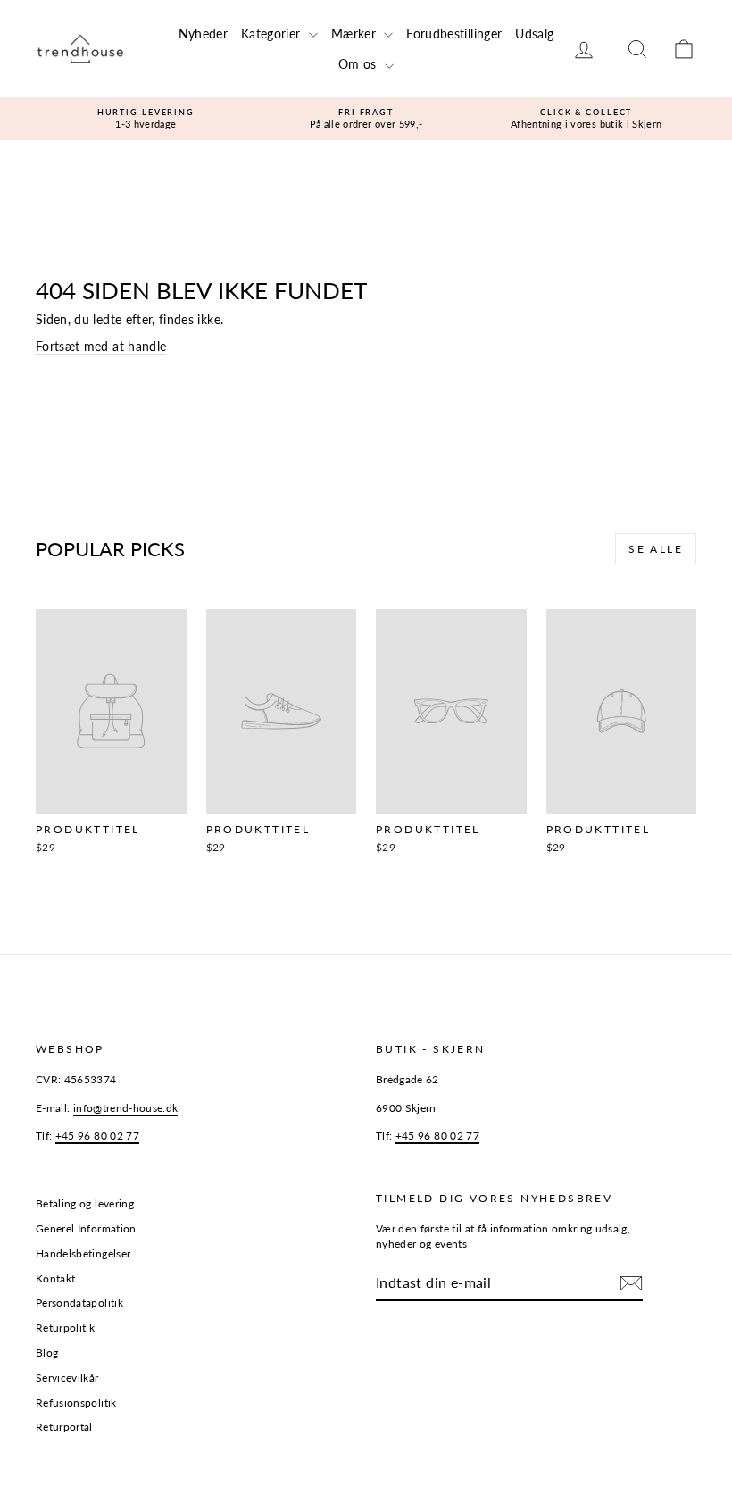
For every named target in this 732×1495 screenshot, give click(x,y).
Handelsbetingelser (83, 1253)
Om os (359, 63)
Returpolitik (65, 1327)
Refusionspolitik (76, 1402)
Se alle (655, 548)
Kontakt (55, 1278)
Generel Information (86, 1228)
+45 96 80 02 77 (97, 1135)
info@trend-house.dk (126, 1108)
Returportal (64, 1426)
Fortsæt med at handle (101, 346)
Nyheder (203, 33)
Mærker (355, 33)
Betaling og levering (85, 1203)
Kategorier (272, 33)
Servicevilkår (67, 1377)
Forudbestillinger (454, 33)
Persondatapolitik (79, 1302)
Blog (47, 1352)
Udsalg (534, 33)
